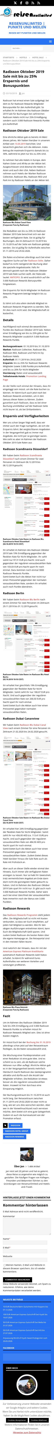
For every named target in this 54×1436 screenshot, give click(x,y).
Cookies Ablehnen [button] (39, 1420)
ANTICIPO (15, 277)
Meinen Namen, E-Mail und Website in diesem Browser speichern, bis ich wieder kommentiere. (24, 1268)
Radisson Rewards (14, 1136)
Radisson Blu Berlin (30, 599)
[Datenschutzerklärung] (33, 3)
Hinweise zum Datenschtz (27, 1432)
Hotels (23, 57)
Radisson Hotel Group (16, 1131)
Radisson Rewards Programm (22, 915)
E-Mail (6, 1247)
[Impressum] (38, 3)
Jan (23, 93)
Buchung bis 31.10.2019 (39, 1042)
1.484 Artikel (34, 1166)
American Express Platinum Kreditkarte (23, 951)
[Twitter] (15, 3)
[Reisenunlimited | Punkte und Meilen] (26, 16)
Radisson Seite (35, 260)
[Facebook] (21, 3)
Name (6, 1238)
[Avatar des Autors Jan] (27, 1392)
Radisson (15, 1125)
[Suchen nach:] (27, 48)
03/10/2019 (11, 93)
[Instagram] (27, 3)
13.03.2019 (20, 143)
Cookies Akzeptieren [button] (17, 1420)
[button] (49, 41)
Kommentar (9, 1216)
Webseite (7, 1256)
